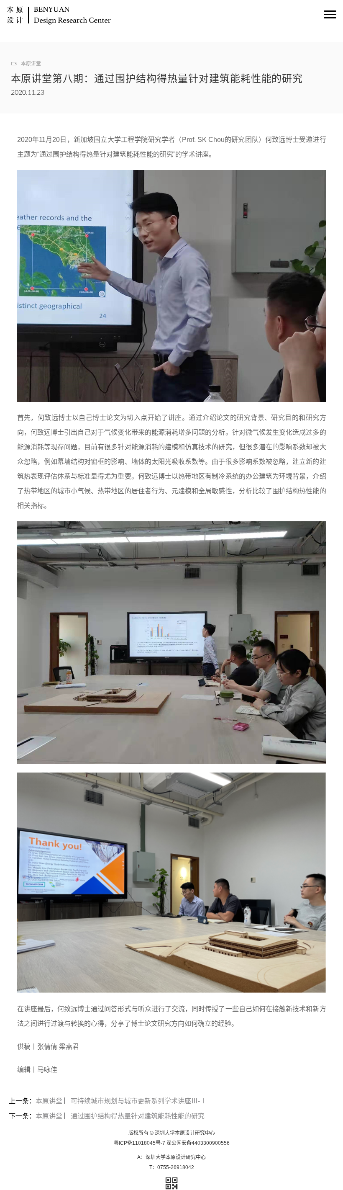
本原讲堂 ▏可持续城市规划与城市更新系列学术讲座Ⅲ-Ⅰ (121, 1101)
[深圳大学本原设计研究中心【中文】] (59, 16)
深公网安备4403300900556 (198, 1143)
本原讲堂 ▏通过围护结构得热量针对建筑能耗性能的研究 (120, 1116)
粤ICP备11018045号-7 (139, 1143)
